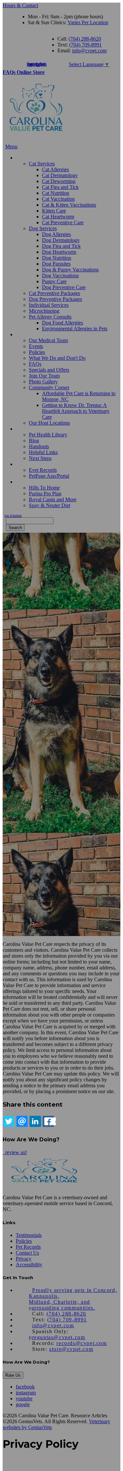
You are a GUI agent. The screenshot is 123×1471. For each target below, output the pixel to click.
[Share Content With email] (22, 1121)
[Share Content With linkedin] (35, 1121)
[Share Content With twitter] (8, 1121)
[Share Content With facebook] (48, 1121)
